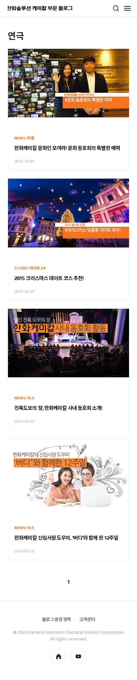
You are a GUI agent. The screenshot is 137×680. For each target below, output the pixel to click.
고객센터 (87, 619)
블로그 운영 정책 (56, 619)
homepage (58, 656)
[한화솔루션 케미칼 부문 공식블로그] (40, 8)
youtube (78, 656)
